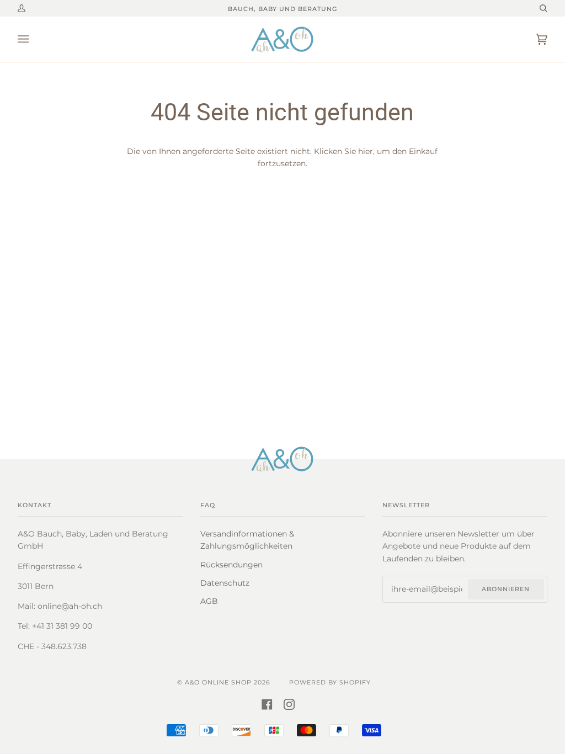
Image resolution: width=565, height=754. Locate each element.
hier (365, 151)
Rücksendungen (231, 565)
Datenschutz (224, 583)
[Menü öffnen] (34, 39)
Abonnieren (506, 589)
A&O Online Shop (218, 682)
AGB (209, 601)
